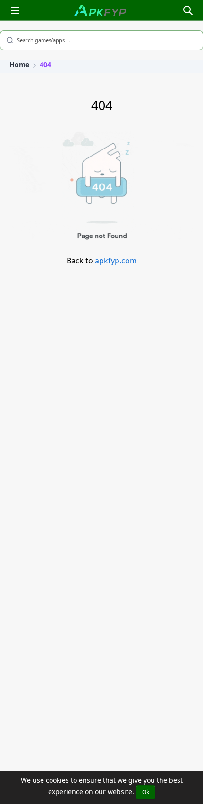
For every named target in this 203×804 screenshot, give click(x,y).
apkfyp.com (116, 260)
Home (19, 64)
